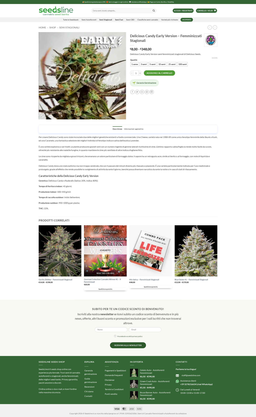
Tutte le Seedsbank (71, 20)
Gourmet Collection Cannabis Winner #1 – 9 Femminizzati (102, 280)
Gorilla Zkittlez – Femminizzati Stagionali (55, 279)
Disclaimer (110, 380)
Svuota (214, 58)
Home (42, 27)
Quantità (133, 60)
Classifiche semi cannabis (147, 20)
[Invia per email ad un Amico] (142, 92)
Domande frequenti (114, 375)
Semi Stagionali (105, 20)
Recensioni (89, 386)
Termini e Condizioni (114, 389)
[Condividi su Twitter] (137, 92)
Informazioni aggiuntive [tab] (133, 129)
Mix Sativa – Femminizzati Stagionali (144, 279)
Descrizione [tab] (117, 129)
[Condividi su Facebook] (132, 92)
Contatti (88, 396)
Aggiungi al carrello (159, 73)
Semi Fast (119, 20)
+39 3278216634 (188, 384)
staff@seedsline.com (191, 375)
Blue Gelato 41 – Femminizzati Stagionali (191, 279)
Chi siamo (88, 391)
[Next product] (210, 27)
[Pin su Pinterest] (147, 92)
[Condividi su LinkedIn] (151, 92)
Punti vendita (111, 394)
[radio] (135, 64)
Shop (52, 27)
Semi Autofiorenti (89, 20)
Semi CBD (130, 20)
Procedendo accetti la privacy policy (129, 336)
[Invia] (153, 10)
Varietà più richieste (169, 20)
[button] (183, 11)
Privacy (108, 384)
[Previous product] (215, 27)
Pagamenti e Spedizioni (115, 370)
